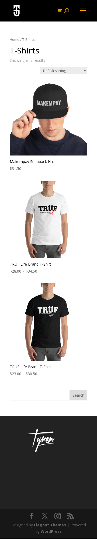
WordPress (51, 531)
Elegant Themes (50, 524)
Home (14, 39)
